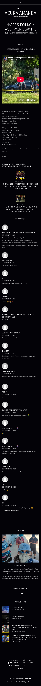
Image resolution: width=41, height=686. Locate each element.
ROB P (4, 392)
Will (4, 485)
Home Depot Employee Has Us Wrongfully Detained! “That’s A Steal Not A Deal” (25, 638)
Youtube (20, 45)
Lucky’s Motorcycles (11, 333)
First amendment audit (11, 166)
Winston (6, 467)
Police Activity (18, 607)
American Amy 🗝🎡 (10, 428)
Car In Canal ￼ (18, 616)
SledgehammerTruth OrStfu (14, 410)
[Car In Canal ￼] (5, 619)
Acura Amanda (8, 164)
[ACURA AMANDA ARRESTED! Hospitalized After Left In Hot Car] (5, 629)
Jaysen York (7, 260)
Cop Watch (21, 164)
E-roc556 (6, 351)
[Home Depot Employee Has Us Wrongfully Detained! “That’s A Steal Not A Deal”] (5, 638)
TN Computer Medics (24, 678)
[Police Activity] (5, 609)
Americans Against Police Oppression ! (19, 233)
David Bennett (8, 371)
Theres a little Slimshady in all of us (18, 315)
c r (3, 503)
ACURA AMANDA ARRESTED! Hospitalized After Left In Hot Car (24, 628)
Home (6, 33)
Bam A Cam (6, 297)
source (4, 156)
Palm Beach (27, 166)
